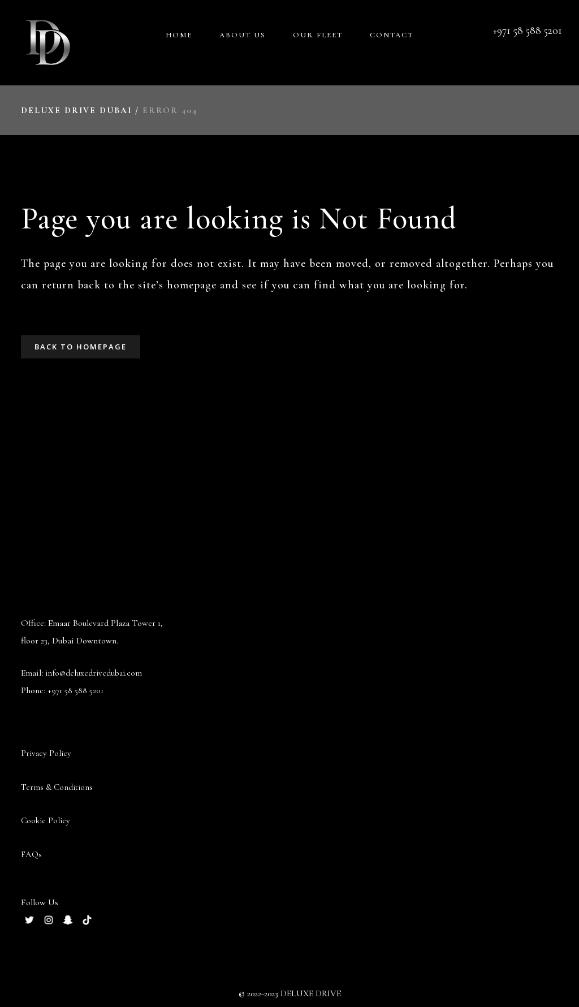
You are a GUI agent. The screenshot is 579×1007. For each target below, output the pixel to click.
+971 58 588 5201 (75, 690)
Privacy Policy (46, 753)
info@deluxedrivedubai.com (93, 673)
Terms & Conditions (57, 787)
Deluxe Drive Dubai (76, 110)
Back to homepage (80, 347)
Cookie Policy (45, 820)
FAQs (31, 854)
